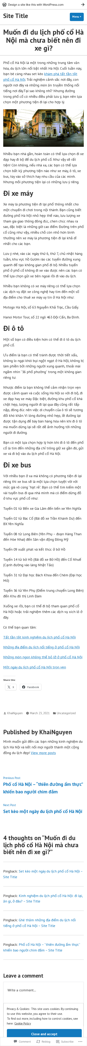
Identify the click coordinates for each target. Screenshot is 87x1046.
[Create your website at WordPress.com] (43, 4)
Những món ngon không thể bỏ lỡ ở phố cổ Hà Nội (42, 657)
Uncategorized (66, 713)
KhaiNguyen (15, 713)
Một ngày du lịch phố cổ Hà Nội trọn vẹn (34, 667)
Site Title (15, 16)
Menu (78, 16)
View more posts (43, 752)
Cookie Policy (22, 1023)
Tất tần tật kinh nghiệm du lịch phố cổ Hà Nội (39, 637)
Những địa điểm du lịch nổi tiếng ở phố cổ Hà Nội (41, 647)
